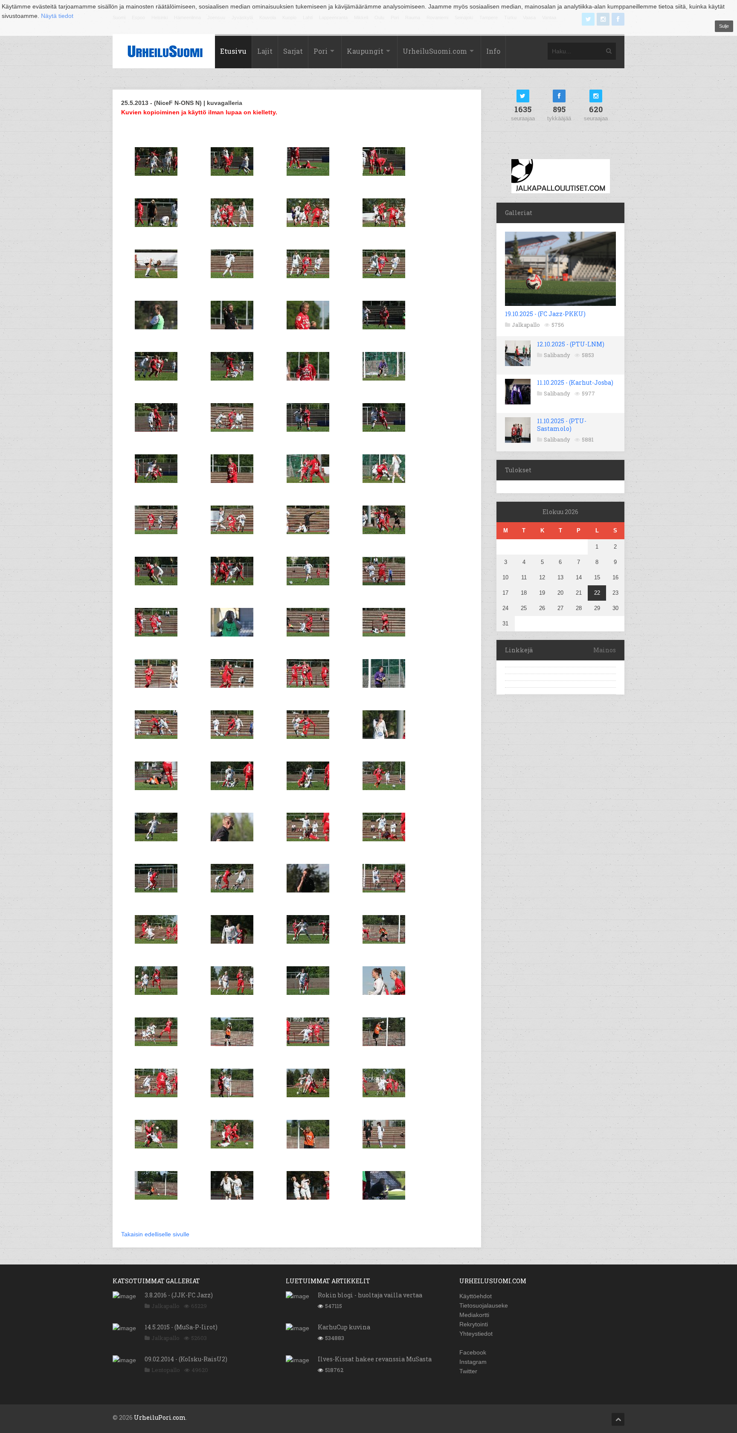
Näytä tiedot (57, 15)
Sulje (724, 26)
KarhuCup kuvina (344, 1327)
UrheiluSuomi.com (435, 51)
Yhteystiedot (476, 1333)
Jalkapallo (526, 324)
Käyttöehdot (475, 1296)
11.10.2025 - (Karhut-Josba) (575, 382)
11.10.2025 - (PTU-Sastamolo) (561, 425)
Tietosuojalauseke (483, 1305)
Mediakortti (474, 1314)
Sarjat (293, 51)
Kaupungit (365, 51)
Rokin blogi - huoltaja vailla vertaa (370, 1295)
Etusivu (233, 51)
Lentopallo (165, 1370)
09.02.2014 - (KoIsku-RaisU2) (186, 1359)
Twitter (468, 1371)
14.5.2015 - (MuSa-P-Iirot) (181, 1327)
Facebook (472, 1352)
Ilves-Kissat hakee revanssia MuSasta (375, 1359)
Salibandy (557, 355)
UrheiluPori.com (160, 1417)
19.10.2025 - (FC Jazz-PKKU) (545, 314)
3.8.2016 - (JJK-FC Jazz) (179, 1295)
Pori (320, 51)
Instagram (473, 1361)
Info (493, 51)
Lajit (265, 51)
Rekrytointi (473, 1324)
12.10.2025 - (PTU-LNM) (570, 344)
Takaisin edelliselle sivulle (155, 1234)
